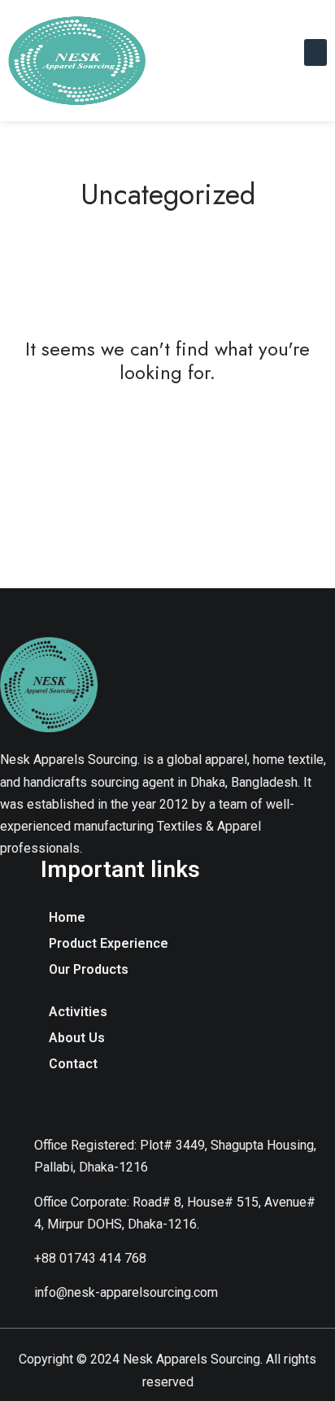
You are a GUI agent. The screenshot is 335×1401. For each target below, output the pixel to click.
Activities (78, 1011)
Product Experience (108, 943)
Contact (73, 1063)
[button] (315, 52)
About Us (77, 1037)
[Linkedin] (148, 1105)
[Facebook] (59, 1105)
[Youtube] (104, 1105)
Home (67, 917)
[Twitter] (193, 1105)
